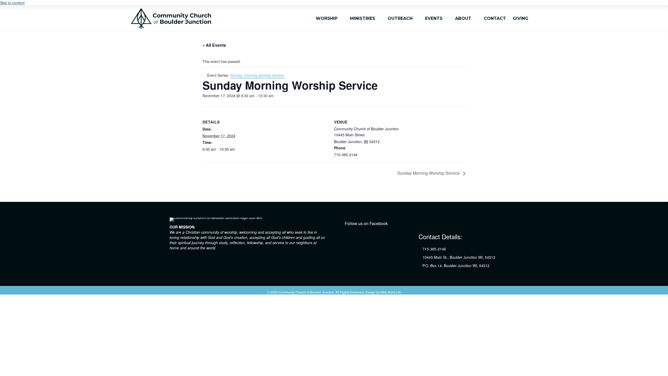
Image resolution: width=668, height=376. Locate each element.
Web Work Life (390, 292)
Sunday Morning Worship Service (429, 173)
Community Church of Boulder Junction (306, 292)
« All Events (214, 45)
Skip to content (12, 2)
